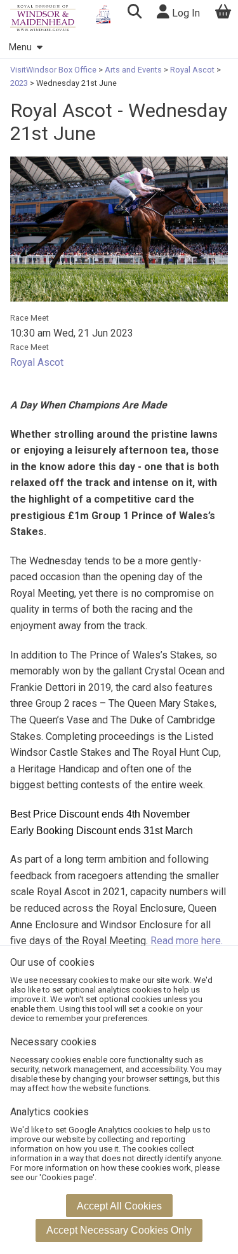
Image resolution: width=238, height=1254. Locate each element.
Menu (20, 47)
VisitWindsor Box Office (54, 69)
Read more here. (186, 941)
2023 (20, 83)
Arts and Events (133, 69)
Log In (184, 13)
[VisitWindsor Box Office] (43, 18)
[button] (134, 13)
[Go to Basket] (223, 13)
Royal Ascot (192, 69)
